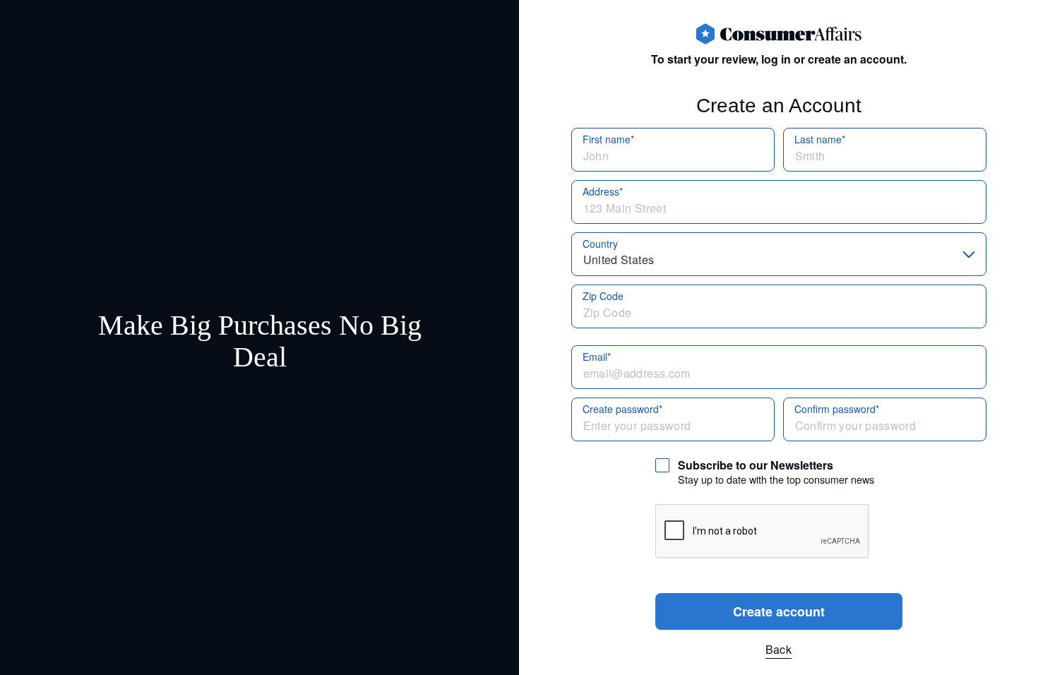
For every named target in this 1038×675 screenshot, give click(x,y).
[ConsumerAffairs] (778, 34)
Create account (779, 611)
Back (778, 649)
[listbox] (778, 254)
